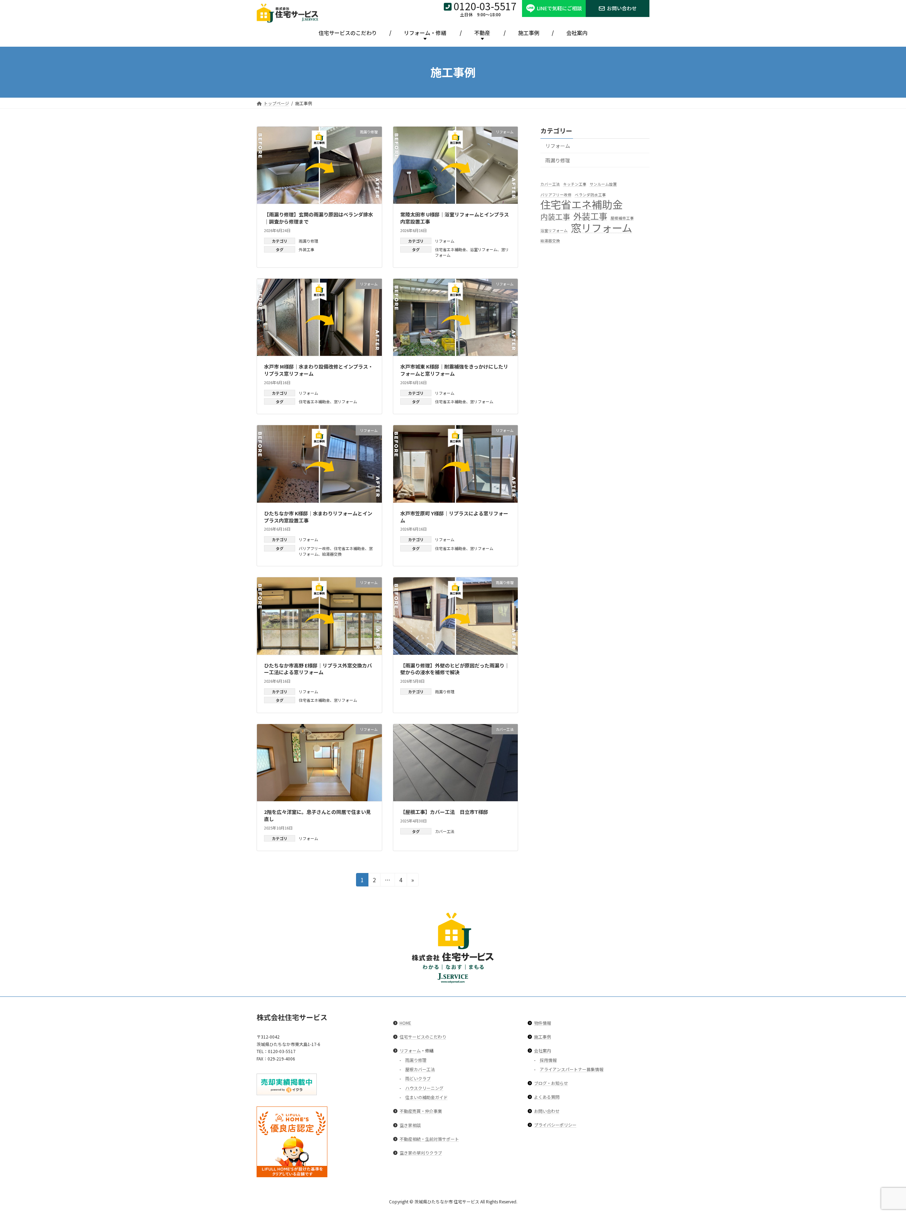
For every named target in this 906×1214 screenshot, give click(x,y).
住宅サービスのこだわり (348, 32)
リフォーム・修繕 (425, 32)
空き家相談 (410, 1125)
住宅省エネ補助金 (450, 249)
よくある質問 (547, 1097)
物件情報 (542, 1023)
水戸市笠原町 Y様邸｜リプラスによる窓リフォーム (454, 517)
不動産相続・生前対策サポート (429, 1139)
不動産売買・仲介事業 (421, 1111)
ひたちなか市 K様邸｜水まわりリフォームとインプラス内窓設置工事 (318, 517)
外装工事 (306, 249)
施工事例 (528, 32)
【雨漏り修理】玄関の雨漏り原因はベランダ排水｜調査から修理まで (318, 218)
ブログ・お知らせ (551, 1083)
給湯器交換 (332, 554)
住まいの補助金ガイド (426, 1097)
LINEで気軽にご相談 (559, 8)
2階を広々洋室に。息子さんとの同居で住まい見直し (317, 815)
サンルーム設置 (603, 184)
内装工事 (555, 216)
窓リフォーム (345, 401)
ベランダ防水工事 (590, 194)
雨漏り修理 (308, 241)
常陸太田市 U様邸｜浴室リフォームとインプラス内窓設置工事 (454, 218)
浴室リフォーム (483, 249)
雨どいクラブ (418, 1079)
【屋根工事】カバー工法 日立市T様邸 (444, 811)
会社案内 (576, 32)
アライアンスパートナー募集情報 (571, 1069)
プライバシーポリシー (555, 1125)
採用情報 (548, 1060)
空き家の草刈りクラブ (421, 1153)
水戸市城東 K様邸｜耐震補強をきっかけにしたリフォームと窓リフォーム (454, 370)
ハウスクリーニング (424, 1088)
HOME (405, 1023)
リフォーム (444, 241)
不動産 (482, 32)
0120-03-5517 (485, 6)
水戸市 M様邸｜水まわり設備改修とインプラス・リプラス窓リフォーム (318, 370)
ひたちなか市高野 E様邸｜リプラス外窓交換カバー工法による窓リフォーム (318, 669)
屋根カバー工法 (420, 1069)
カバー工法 (444, 831)
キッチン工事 (574, 184)
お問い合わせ (622, 8)
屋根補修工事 (622, 218)
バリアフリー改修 (314, 548)
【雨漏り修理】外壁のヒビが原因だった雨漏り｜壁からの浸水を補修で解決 (454, 669)
